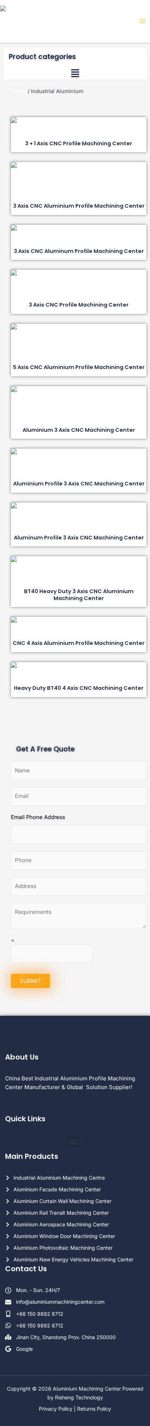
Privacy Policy (55, 1409)
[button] (75, 74)
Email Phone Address (38, 817)
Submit (30, 980)
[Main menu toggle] (142, 21)
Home (18, 91)
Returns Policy (94, 1409)
